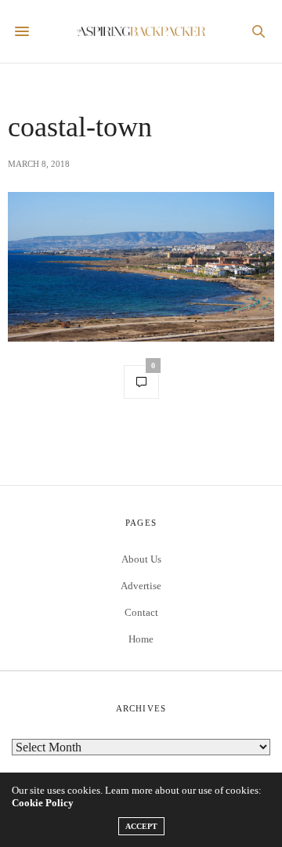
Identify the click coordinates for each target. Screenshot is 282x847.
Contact (141, 612)
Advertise (141, 586)
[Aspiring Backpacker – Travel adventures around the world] (141, 32)
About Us (141, 559)
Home (141, 639)
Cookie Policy (43, 803)
